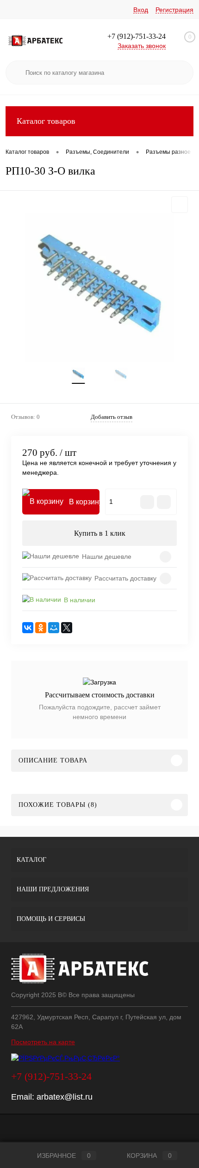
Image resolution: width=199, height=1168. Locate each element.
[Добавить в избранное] (179, 204)
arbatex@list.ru (65, 1096)
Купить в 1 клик (99, 533)
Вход (140, 9)
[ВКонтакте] (27, 627)
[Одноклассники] (40, 627)
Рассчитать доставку (125, 578)
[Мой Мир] (53, 627)
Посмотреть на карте (43, 1042)
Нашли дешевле (106, 556)
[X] (66, 627)
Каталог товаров (46, 121)
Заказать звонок (142, 45)
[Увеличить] (99, 287)
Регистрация (174, 9)
